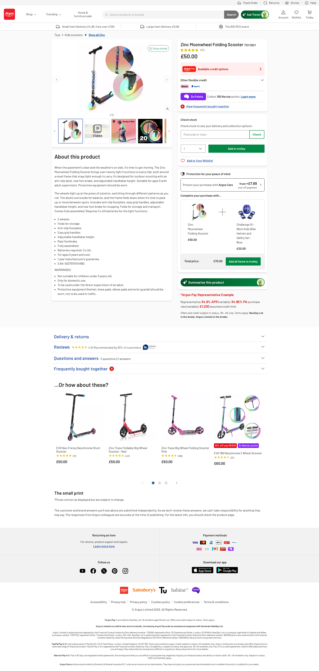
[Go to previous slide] (57, 79)
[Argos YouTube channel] (82, 570)
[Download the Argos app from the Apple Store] (202, 572)
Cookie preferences (187, 602)
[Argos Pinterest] (114, 570)
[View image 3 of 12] (124, 131)
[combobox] (163, 15)
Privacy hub (118, 602)
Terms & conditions (216, 602)
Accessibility (98, 602)
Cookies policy (160, 602)
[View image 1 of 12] (71, 131)
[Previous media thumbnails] (54, 131)
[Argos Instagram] (125, 570)
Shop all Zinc (97, 35)
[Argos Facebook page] (93, 570)
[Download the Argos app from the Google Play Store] (227, 572)
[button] (158, 48)
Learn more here (104, 546)
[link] (223, 105)
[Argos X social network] (104, 570)
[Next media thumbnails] (169, 131)
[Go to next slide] (167, 79)
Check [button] (257, 134)
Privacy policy (138, 602)
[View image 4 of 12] (150, 131)
